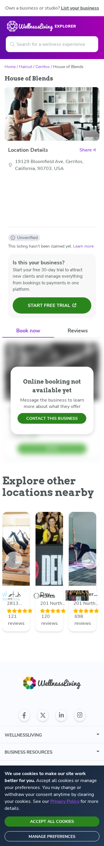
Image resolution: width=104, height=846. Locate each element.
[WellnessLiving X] (43, 715)
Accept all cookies (52, 821)
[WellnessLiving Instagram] (80, 715)
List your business (80, 8)
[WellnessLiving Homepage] (52, 683)
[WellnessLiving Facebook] (24, 715)
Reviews (78, 330)
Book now (28, 330)
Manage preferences (52, 836)
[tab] (28, 331)
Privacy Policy (64, 801)
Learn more (83, 246)
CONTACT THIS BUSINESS (52, 418)
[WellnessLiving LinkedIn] (61, 715)
